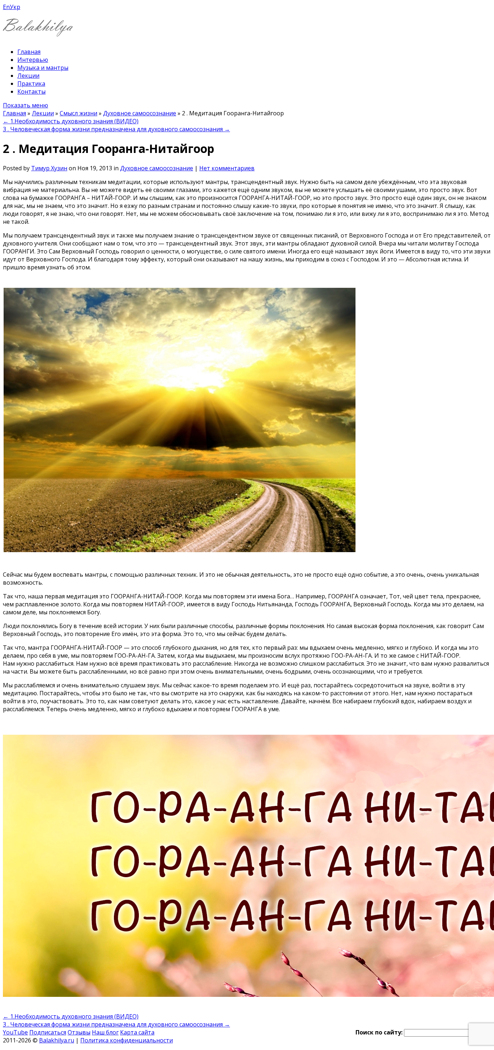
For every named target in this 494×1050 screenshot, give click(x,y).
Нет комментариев (227, 168)
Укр (15, 7)
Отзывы (79, 1032)
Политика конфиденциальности (126, 1040)
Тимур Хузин (49, 168)
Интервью (32, 60)
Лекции (28, 76)
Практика (31, 84)
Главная (29, 52)
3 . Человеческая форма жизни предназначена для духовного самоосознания (116, 129)
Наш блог (105, 1032)
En (6, 7)
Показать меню (25, 105)
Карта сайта (137, 1032)
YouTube (15, 1032)
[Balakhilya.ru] (38, 32)
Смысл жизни (78, 113)
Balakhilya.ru (56, 1040)
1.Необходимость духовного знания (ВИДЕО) (71, 121)
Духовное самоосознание (139, 113)
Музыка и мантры (42, 68)
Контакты (31, 91)
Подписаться (47, 1032)
